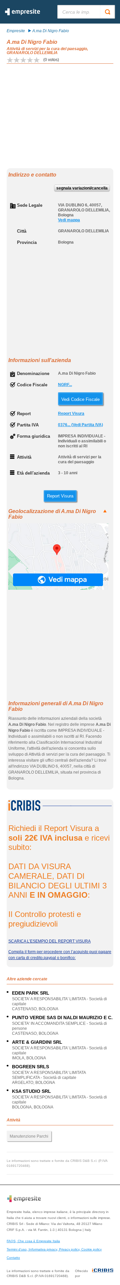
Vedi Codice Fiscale (80, 399)
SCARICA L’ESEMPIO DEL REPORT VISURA (49, 941)
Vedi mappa (69, 220)
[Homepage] (22, 14)
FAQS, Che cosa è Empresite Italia (33, 1241)
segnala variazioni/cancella (82, 188)
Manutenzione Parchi (29, 1136)
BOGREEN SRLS (30, 1066)
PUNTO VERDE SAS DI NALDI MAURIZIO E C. (62, 1017)
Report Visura (71, 413)
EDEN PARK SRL (30, 993)
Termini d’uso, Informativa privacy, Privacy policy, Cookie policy (54, 1249)
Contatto (13, 1257)
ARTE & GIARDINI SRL (37, 1042)
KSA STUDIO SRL (31, 1091)
